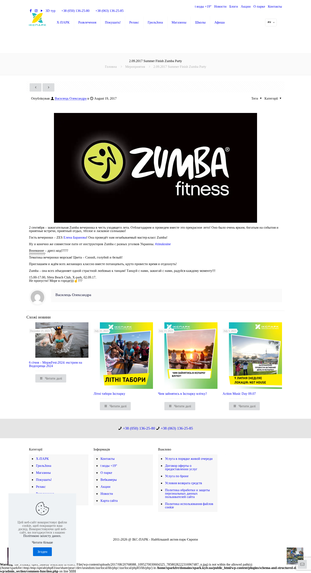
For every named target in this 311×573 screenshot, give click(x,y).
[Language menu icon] (271, 22)
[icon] (162, 545)
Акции (246, 6)
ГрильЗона (43, 465)
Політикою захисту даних (42, 536)
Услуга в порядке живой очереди (189, 458)
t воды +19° (203, 6)
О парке (259, 6)
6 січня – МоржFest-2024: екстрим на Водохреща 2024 (55, 364)
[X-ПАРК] (37, 19)
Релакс (41, 486)
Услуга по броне (177, 476)
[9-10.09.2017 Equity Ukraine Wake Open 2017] (299, 556)
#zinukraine (163, 244)
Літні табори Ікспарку (109, 393)
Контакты (275, 6)
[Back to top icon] (290, 564)
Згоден (42, 552)
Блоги (233, 6)
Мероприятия (135, 66)
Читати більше (42, 542)
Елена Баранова (74, 237)
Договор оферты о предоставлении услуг (181, 467)
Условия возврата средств (183, 483)
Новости (220, 6)
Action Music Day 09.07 (239, 393)
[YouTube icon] (153, 545)
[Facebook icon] (148, 545)
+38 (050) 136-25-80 (75, 11)
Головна (111, 66)
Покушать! (44, 479)
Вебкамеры (108, 479)
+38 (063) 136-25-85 (109, 11)
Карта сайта (109, 500)
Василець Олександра (71, 98)
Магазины (43, 472)
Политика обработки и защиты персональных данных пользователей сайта (187, 493)
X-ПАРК (42, 458)
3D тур (50, 11)
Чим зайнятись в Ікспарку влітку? (182, 393)
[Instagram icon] (157, 545)
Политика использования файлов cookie (189, 505)
